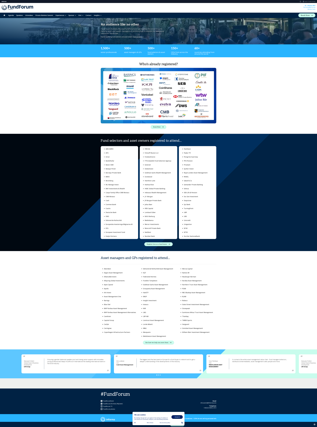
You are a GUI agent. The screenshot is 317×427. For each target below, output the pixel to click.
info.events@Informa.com (208, 403)
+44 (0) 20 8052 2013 (210, 408)
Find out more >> (138, 37)
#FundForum (115, 394)
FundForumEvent (108, 401)
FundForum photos (109, 409)
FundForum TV (107, 406)
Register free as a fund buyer (157, 244)
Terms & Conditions (185, 418)
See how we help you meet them (156, 342)
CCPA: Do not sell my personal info (205, 418)
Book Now (305, 15)
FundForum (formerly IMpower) (113, 404)
